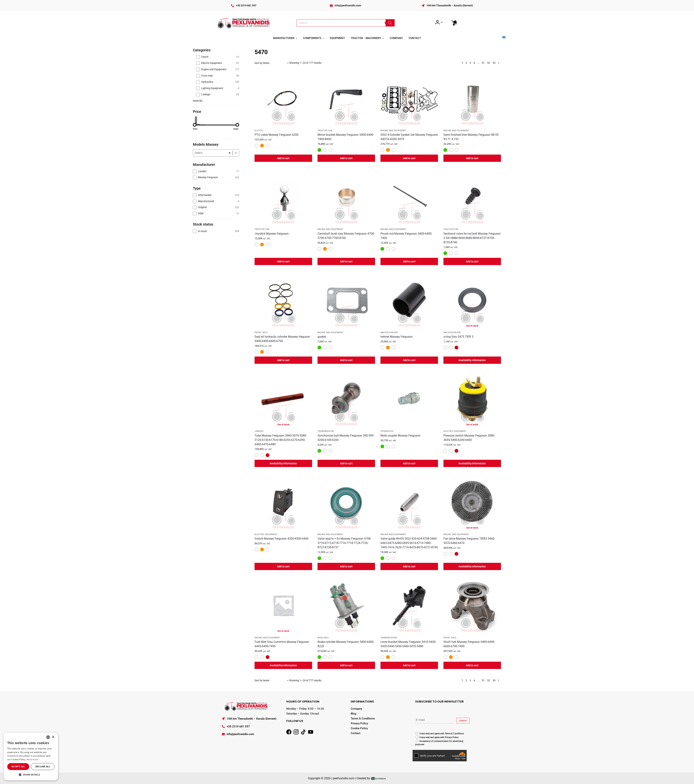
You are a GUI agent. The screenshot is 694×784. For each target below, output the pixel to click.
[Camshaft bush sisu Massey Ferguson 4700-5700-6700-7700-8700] (346, 197)
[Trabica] (378, 778)
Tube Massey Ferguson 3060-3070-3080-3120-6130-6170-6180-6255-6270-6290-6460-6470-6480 (281, 440)
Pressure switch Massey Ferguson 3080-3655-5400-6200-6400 (469, 438)
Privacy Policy (359, 723)
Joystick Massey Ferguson (272, 233)
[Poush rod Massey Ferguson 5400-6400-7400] (409, 197)
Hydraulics (387, 431)
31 (483, 62)
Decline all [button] (42, 766)
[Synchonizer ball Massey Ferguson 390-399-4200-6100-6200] (346, 399)
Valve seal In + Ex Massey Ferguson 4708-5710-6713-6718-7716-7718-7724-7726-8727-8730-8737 (344, 543)
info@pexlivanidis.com (348, 5)
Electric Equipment (454, 431)
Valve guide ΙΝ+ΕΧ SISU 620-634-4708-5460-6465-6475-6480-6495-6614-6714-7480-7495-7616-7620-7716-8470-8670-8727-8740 (409, 543)
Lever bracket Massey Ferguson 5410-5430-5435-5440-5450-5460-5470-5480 (408, 644)
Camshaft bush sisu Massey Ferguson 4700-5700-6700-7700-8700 (346, 236)
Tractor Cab (325, 130)
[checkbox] (217, 57)
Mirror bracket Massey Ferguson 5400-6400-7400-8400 (346, 137)
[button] (236, 153)
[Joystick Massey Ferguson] (283, 197)
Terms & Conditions (363, 718)
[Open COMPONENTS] (323, 38)
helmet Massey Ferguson (396, 336)
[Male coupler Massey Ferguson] (409, 399)
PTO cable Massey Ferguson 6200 (276, 134)
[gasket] (346, 300)
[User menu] (439, 22)
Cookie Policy (359, 728)
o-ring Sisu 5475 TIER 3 (458, 336)
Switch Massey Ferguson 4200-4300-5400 (281, 538)
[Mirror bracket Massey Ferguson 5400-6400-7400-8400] (346, 98)
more (197, 100)
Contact (355, 733)
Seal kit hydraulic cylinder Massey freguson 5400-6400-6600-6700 (282, 339)
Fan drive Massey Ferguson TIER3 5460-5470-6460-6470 (469, 541)
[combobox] (210, 153)
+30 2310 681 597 (246, 5)
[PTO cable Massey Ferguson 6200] (283, 98)
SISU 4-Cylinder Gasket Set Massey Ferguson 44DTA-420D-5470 (409, 137)
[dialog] (31, 756)
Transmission (326, 431)
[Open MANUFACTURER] (296, 38)
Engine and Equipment (393, 130)
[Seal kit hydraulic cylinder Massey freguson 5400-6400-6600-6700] (283, 300)
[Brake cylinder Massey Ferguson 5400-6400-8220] (346, 605)
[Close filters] (240, 50)
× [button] (53, 737)
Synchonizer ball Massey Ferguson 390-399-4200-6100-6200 (346, 438)
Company (356, 708)
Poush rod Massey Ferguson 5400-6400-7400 (406, 236)
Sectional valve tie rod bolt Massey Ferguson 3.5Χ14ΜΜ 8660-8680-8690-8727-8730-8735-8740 (472, 238)
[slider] (194, 125)
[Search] (390, 22)
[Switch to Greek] (503, 37)
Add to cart (283, 158)
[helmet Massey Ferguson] (409, 300)
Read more (32, 759)
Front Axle (261, 332)
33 (494, 62)
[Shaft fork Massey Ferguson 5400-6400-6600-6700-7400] (472, 605)
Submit (462, 720)
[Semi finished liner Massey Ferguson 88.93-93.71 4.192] (472, 98)
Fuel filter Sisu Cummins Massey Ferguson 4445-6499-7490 (282, 644)
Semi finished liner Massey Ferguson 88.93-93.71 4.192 (471, 137)
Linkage (259, 431)
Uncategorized (389, 332)
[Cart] (454, 23)
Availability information (472, 360)
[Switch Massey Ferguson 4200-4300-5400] (283, 502)
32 (488, 62)
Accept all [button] (18, 766)
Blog (353, 713)
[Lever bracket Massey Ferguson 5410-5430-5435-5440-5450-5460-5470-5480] (409, 605)
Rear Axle (323, 637)
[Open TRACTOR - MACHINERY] (383, 38)
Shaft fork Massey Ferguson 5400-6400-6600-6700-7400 (469, 644)
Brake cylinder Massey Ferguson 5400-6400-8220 (346, 644)
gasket (322, 336)
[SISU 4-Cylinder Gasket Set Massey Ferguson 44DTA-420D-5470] (409, 98)
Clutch (259, 130)
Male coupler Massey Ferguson (400, 435)
